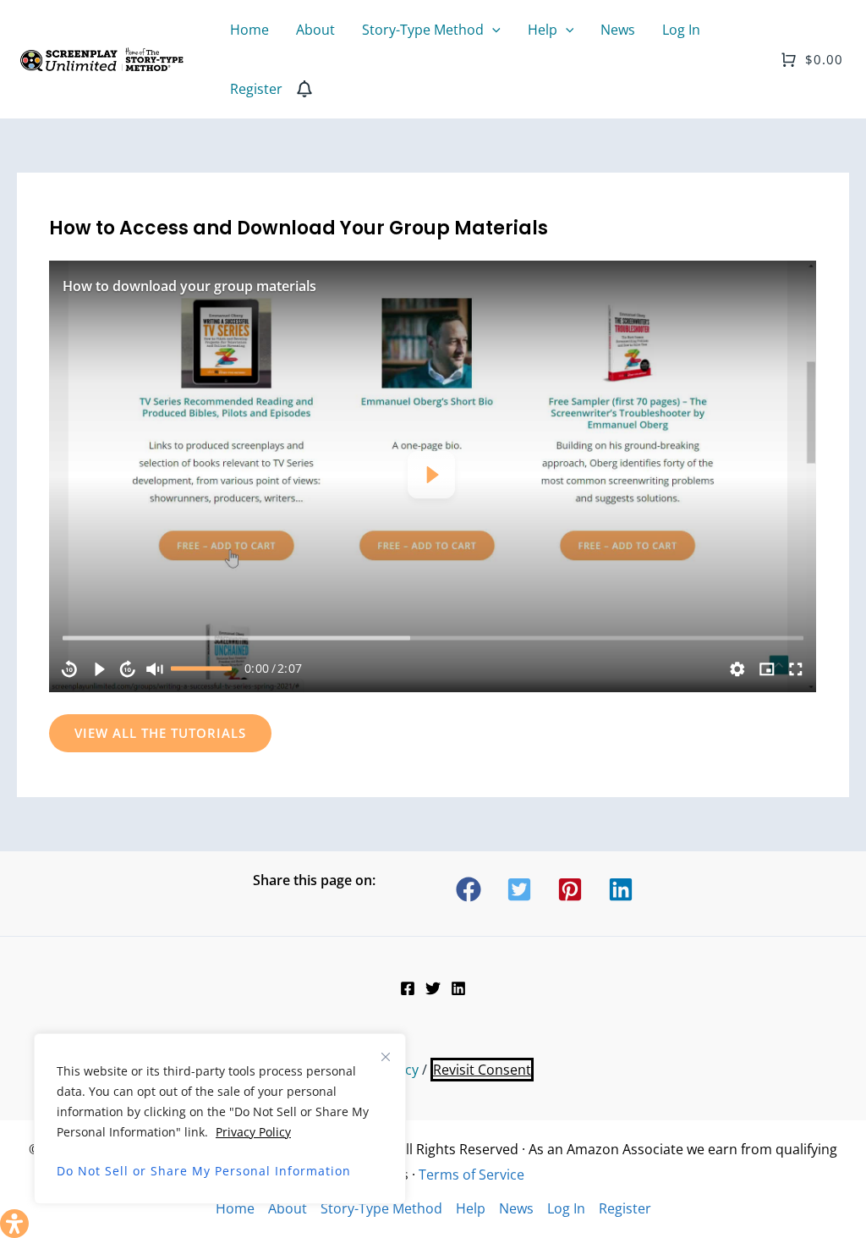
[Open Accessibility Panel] (14, 1223)
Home (235, 1208)
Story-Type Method (381, 1208)
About (287, 1208)
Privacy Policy (253, 1132)
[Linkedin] (458, 988)
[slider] (433, 638)
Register (625, 1208)
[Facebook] (407, 988)
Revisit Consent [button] (482, 1069)
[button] (492, 29)
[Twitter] (433, 988)
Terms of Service (471, 1174)
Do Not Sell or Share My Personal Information (204, 1171)
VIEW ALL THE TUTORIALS (160, 732)
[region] (432, 476)
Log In (566, 1208)
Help (470, 1208)
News (516, 1208)
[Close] (385, 1057)
